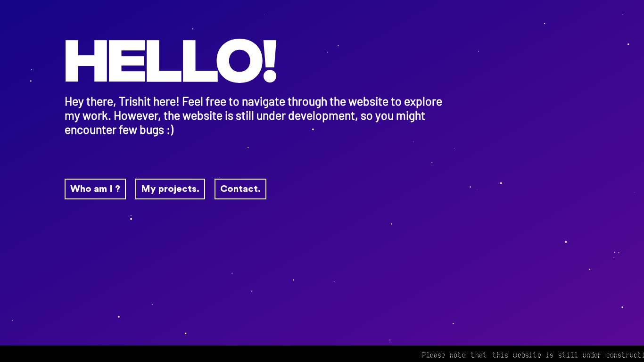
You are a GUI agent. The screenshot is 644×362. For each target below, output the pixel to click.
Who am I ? (95, 189)
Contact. (240, 189)
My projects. (170, 189)
